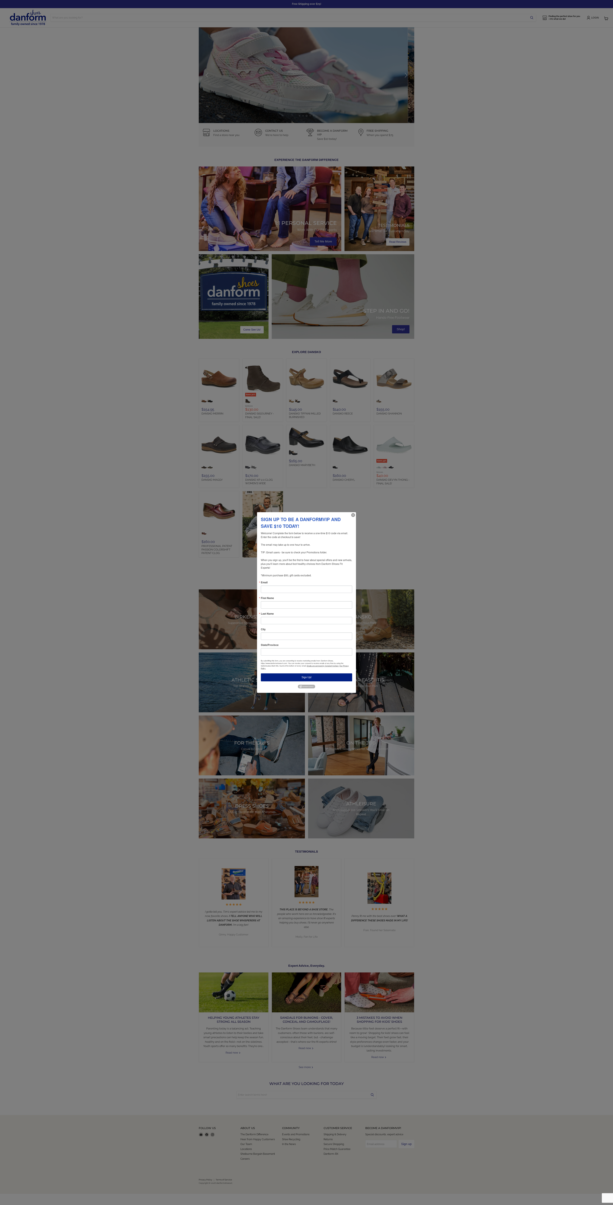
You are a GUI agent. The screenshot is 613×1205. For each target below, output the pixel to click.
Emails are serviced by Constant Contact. (323, 665)
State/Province (270, 645)
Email (264, 582)
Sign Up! (306, 677)
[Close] (353, 515)
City (263, 629)
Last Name (267, 613)
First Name (267, 598)
